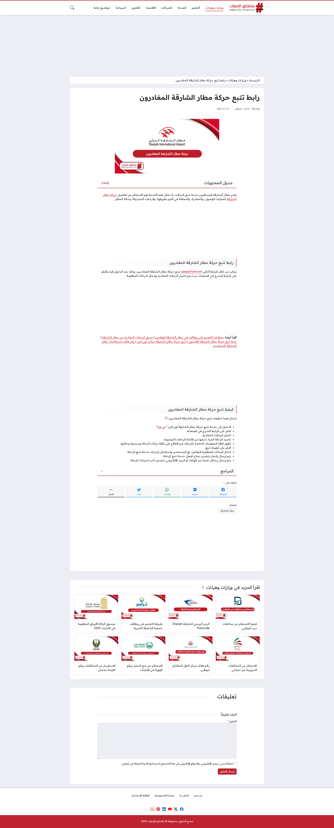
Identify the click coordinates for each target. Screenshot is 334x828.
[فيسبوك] (181, 809)
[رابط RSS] (152, 809)
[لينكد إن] (164, 809)
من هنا (162, 427)
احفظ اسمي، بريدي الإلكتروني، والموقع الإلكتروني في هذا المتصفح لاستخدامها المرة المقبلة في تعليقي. (177, 763)
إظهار (105, 182)
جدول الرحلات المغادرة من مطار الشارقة (127, 337)
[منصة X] (175, 809)
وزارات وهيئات (237, 80)
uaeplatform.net (191, 271)
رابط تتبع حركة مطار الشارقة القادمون (212, 341)
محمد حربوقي (242, 108)
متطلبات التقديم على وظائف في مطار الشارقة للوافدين (189, 337)
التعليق (232, 721)
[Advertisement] (167, 43)
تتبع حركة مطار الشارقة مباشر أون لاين (161, 341)
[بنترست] (158, 809)
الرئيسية (254, 80)
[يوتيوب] (170, 809)
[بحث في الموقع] (72, 7)
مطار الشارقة (227, 510)
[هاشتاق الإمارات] (246, 8)
